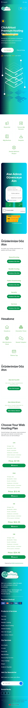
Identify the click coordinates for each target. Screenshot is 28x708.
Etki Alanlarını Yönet (7, 343)
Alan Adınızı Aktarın (14, 410)
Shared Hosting (5, 628)
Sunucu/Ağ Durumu (21, 128)
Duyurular (7, 127)
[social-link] (2, 693)
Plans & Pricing (21, 50)
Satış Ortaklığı (5, 661)
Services (3, 616)
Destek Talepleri (21, 342)
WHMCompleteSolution (17, 563)
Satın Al (15, 465)
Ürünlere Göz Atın (14, 261)
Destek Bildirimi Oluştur (14, 152)
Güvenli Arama (12, 200)
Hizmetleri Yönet (21, 331)
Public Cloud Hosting (7, 625)
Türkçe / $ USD (14, 704)
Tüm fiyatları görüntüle (17, 223)
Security (3, 619)
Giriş (25, 2)
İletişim (3, 664)
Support (5, 2)
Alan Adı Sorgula (14, 388)
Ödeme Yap (14, 355)
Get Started (7, 50)
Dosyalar (21, 140)
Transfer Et (20, 204)
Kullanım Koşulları (6, 667)
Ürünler (3, 648)
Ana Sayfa (4, 645)
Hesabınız (7, 331)
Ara (10, 204)
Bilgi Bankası (7, 140)
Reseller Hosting (6, 622)
